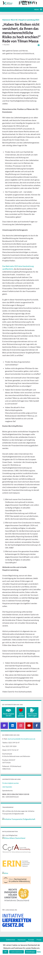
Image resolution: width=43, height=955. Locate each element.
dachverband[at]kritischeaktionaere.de (21, 739)
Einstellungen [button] (30, 952)
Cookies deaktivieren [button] (16, 952)
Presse (39, 940)
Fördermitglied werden (10, 783)
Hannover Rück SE (10, 20)
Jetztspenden (21, 715)
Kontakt (31, 940)
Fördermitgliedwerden (8, 715)
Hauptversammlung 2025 (29, 20)
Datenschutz (10, 940)
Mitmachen (30, 942)
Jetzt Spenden (7, 787)
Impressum (22, 940)
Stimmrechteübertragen (32, 715)
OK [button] (5, 952)
